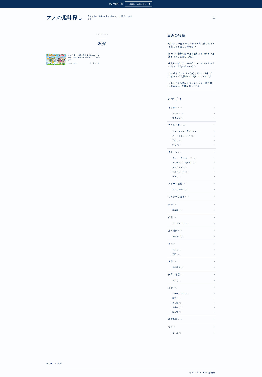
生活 (172, 261)
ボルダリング (179, 172)
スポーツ (174, 152)
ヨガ (175, 281)
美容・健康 (175, 274)
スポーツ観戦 (176, 184)
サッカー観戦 (179, 190)
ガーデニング (179, 294)
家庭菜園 (177, 267)
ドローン (177, 114)
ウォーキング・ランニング (185, 131)
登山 (176, 140)
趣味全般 (174, 319)
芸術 (172, 288)
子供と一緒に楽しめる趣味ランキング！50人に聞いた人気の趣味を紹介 (191, 65)
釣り (175, 145)
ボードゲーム (179, 223)
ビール (176, 333)
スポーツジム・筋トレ (183, 163)
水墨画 (176, 307)
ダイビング (178, 167)
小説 (175, 250)
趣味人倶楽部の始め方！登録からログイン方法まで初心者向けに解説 (191, 55)
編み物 (176, 312)
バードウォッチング (182, 136)
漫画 (175, 254)
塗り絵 (176, 303)
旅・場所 (174, 231)
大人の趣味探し (65, 17)
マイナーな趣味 (177, 197)
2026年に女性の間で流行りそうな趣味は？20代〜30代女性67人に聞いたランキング (190, 75)
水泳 (175, 177)
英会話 (176, 210)
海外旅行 (177, 237)
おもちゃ (174, 108)
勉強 (172, 204)
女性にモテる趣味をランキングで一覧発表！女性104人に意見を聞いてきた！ (191, 85)
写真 (175, 298)
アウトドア (176, 125)
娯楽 (172, 217)
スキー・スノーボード (183, 158)
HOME (49, 364)
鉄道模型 (177, 118)
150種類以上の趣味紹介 (136, 4)
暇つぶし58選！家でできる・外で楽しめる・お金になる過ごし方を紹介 (191, 45)
